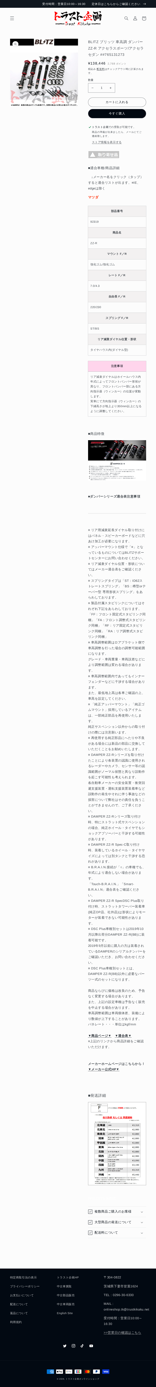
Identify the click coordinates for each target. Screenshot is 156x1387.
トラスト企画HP (68, 1277)
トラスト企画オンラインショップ (82, 1379)
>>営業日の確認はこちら (122, 1332)
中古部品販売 (66, 1295)
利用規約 (16, 1322)
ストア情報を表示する (107, 142)
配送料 (100, 69)
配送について (19, 1304)
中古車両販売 (66, 1304)
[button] (12, 18)
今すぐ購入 (117, 113)
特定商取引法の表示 (23, 1277)
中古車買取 (64, 1286)
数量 (91, 80)
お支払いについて (22, 1295)
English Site (65, 1313)
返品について (19, 1313)
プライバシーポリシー (25, 1286)
